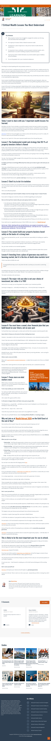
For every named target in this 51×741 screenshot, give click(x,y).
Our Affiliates (30, 699)
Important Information (38, 734)
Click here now (5, 550)
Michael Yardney (9, 18)
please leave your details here (24, 471)
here (26, 462)
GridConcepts (29, 736)
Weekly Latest (4, 28)
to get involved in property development (16, 360)
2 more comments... (25, 632)
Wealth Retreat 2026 (24, 418)
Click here (4, 133)
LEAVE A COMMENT (44, 602)
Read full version (35, 622)
